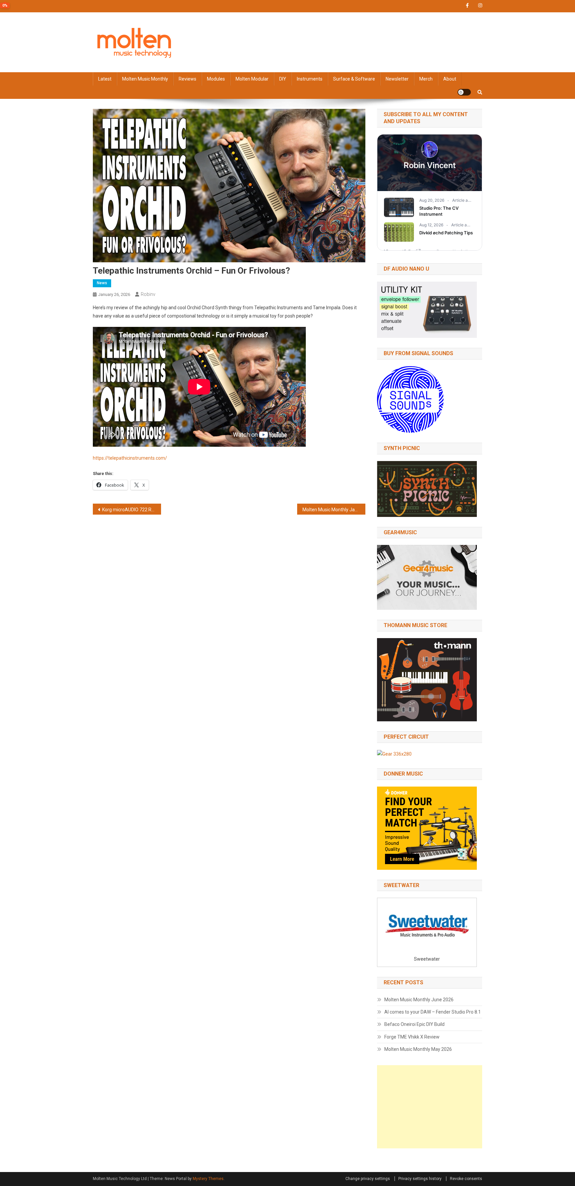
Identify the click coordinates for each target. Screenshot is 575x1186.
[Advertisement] (429, 1106)
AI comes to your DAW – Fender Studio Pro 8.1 (432, 1012)
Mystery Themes (208, 1178)
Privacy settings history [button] (420, 1178)
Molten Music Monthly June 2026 (419, 999)
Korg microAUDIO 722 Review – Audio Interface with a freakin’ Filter (131, 509)
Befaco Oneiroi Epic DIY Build (414, 1024)
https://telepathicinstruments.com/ (130, 458)
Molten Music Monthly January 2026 (333, 509)
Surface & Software (354, 79)
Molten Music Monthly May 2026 (418, 1049)
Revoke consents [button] (466, 1178)
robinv (148, 294)
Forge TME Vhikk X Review (412, 1037)
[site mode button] (464, 92)
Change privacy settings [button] (367, 1178)
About (449, 79)
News (102, 283)
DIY (282, 79)
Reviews (187, 79)
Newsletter (397, 79)
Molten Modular (252, 79)
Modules (216, 79)
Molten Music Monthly (145, 79)
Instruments (309, 79)
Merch (426, 79)
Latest (104, 79)
